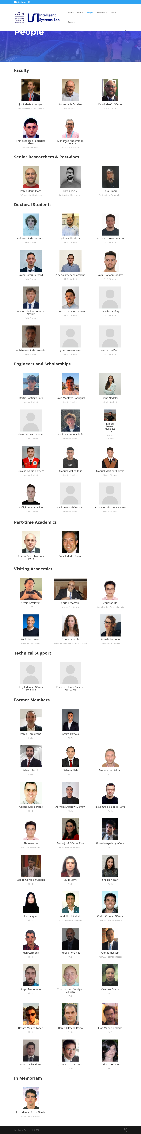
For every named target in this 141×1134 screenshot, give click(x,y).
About (80, 13)
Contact (71, 22)
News (113, 13)
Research (101, 13)
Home (71, 13)
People (89, 13)
